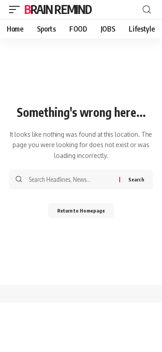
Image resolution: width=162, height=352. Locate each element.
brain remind (57, 9)
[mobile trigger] (16, 9)
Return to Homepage (81, 210)
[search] (146, 10)
